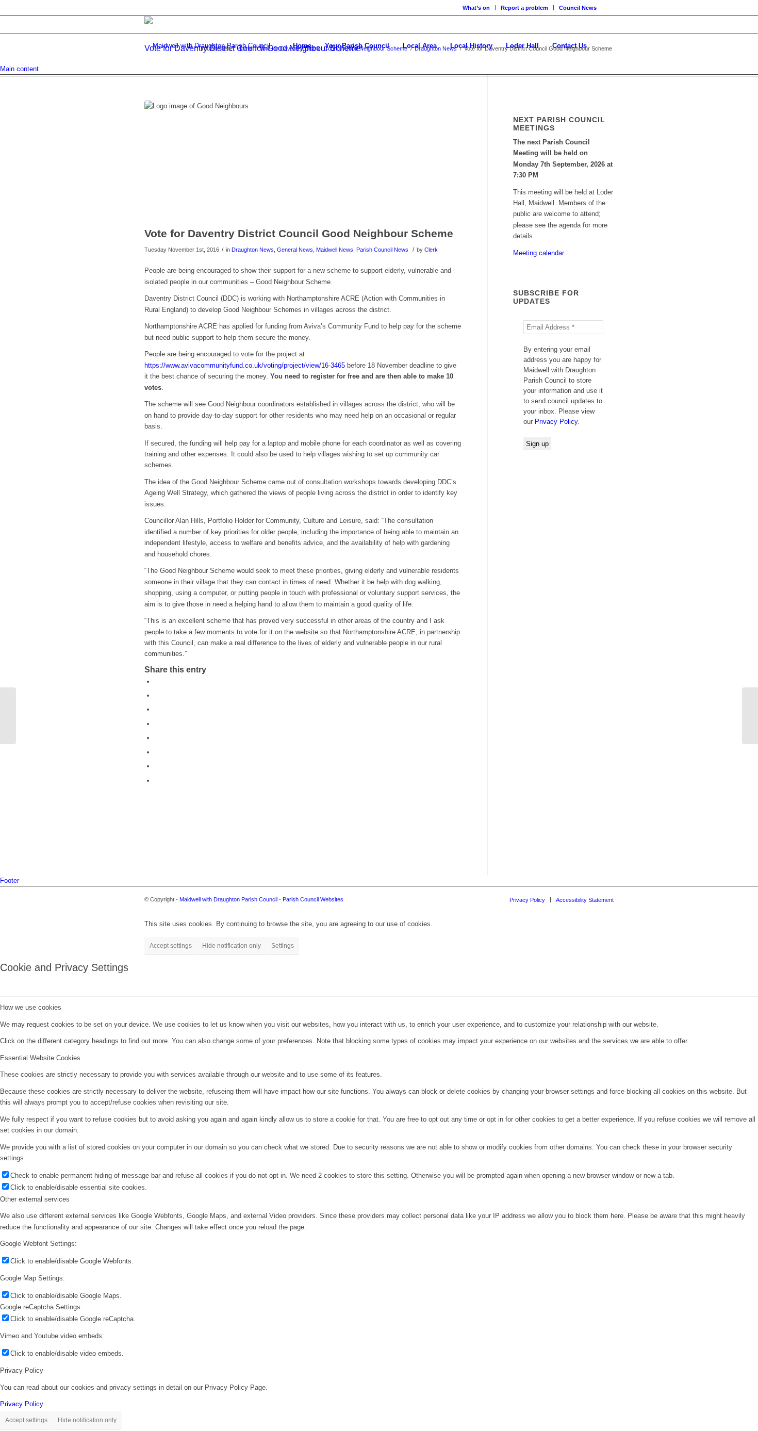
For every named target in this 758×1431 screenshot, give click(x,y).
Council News (578, 8)
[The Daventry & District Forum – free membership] (8, 715)
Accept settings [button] (171, 945)
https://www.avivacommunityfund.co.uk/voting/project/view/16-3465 (244, 365)
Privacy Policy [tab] (21, 1370)
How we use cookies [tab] (30, 1007)
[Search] (604, 46)
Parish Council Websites (313, 899)
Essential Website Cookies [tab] (40, 1058)
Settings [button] (282, 945)
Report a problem (524, 8)
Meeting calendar (538, 253)
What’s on (476, 8)
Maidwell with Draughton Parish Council (228, 899)
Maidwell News (334, 249)
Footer (9, 880)
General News (295, 249)
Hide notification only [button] (231, 945)
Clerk (431, 249)
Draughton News (253, 249)
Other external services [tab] (35, 1199)
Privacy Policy (556, 421)
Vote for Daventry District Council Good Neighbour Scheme (298, 233)
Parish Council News (382, 249)
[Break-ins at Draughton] (750, 715)
